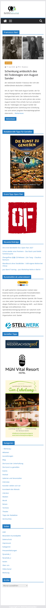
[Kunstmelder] (5, 21)
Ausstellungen (7, 456)
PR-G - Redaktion (23, 67)
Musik (4, 500)
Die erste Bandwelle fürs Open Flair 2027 (17, 248)
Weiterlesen (19, 113)
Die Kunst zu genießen (10, 467)
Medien (5, 497)
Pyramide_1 (6, 554)
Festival (5, 474)
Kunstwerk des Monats (11, 489)
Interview (5, 482)
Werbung (5, 573)
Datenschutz (7, 539)
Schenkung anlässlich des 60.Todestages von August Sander (21, 74)
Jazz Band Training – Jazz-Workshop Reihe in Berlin (21, 269)
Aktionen (8, 63)
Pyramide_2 (6, 558)
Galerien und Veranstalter (12, 478)
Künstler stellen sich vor (11, 486)
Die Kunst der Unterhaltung (12, 463)
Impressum (6, 543)
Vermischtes (7, 519)
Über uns (5, 565)
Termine (5, 508)
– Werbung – (7, 449)
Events (4, 471)
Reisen (4, 504)
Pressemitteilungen (9, 550)
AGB (4, 532)
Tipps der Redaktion (10, 515)
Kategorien (6, 547)
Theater (5, 511)
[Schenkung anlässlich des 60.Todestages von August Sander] (23, 47)
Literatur (5, 493)
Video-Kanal (6, 569)
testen (4, 562)
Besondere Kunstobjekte (11, 536)
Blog (4, 460)
